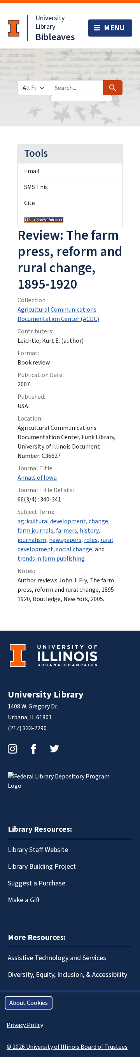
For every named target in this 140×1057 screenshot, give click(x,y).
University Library (50, 22)
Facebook (33, 749)
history (89, 530)
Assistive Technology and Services (57, 958)
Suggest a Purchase (36, 883)
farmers (66, 530)
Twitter (54, 749)
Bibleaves (55, 37)
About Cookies (28, 1003)
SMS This (36, 187)
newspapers (65, 540)
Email (32, 171)
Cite (29, 203)
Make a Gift (24, 900)
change (98, 521)
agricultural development (52, 521)
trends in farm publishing (51, 558)
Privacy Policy (25, 1025)
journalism (32, 540)
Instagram (12, 749)
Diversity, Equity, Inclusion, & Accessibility (67, 975)
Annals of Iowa (37, 477)
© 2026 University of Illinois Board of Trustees (67, 1047)
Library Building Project (42, 866)
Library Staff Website (38, 850)
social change (74, 549)
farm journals (35, 530)
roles (91, 540)
